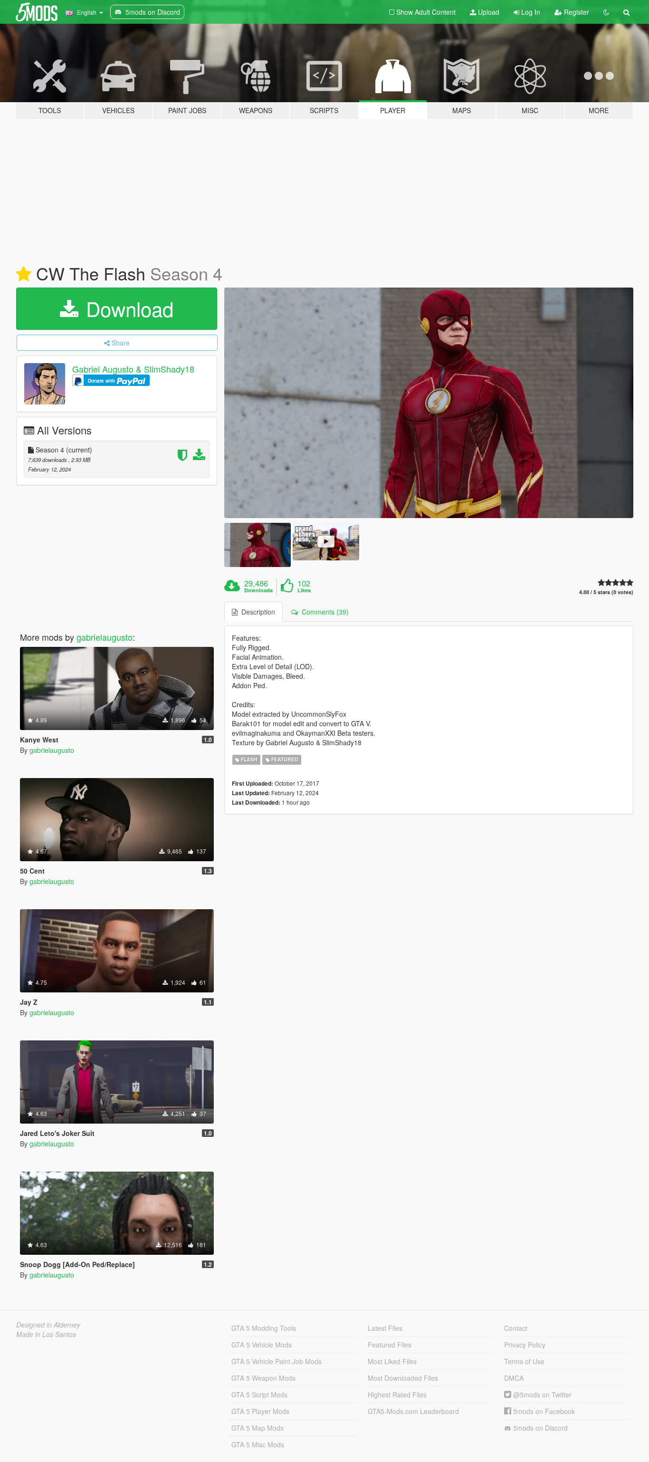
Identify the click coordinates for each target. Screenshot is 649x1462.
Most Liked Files (392, 1361)
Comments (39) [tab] (323, 611)
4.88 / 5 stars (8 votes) (606, 592)
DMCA (514, 1378)
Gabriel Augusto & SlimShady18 (133, 369)
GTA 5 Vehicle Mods (261, 1344)
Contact (515, 1328)
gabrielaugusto (104, 637)
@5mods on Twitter (541, 1394)
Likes (304, 590)
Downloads (258, 590)
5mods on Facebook (543, 1411)
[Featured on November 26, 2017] (23, 274)
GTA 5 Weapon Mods (263, 1378)
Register (575, 12)
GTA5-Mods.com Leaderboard (413, 1411)
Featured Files (389, 1344)
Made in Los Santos (46, 1334)
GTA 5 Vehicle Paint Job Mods (276, 1361)
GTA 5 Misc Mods (257, 1444)
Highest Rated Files (397, 1394)
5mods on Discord (539, 1428)
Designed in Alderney (48, 1324)
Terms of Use (524, 1361)
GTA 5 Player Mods (260, 1411)
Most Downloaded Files (403, 1378)
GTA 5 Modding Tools (263, 1328)
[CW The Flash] (429, 403)
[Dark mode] (606, 12)
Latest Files (385, 1328)
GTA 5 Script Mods (259, 1394)
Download (126, 308)
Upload (487, 12)
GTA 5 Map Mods (257, 1428)
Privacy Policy (524, 1344)
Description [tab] (256, 611)
